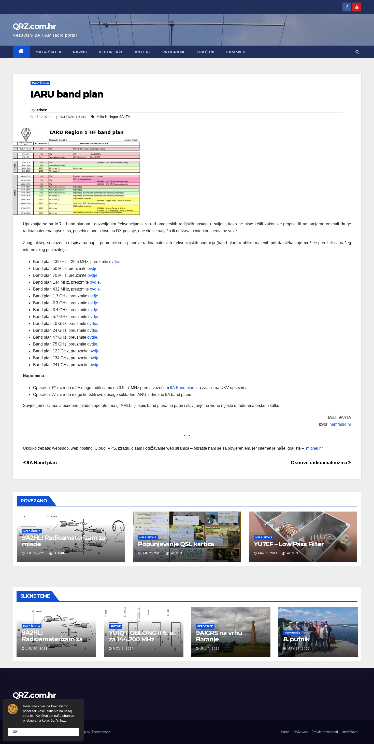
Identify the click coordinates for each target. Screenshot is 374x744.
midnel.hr (314, 448)
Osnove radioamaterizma (319, 462)
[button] (357, 52)
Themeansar (100, 732)
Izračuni (204, 52)
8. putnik (296, 639)
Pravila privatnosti (324, 732)
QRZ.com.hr (34, 26)
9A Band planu (183, 387)
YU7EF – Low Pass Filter (288, 544)
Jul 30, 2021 (37, 648)
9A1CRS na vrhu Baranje (219, 636)
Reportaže (111, 52)
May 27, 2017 (298, 648)
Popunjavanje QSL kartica (176, 544)
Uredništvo (349, 732)
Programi (173, 52)
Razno (80, 52)
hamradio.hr (340, 424)
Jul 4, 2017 (210, 648)
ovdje (114, 261)
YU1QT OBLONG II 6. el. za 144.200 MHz (142, 636)
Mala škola (48, 52)
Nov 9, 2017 (123, 648)
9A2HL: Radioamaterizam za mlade (63, 541)
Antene (143, 52)
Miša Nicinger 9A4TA (113, 117)
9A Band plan (41, 462)
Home (285, 732)
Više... (61, 720)
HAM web (236, 52)
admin (42, 110)
